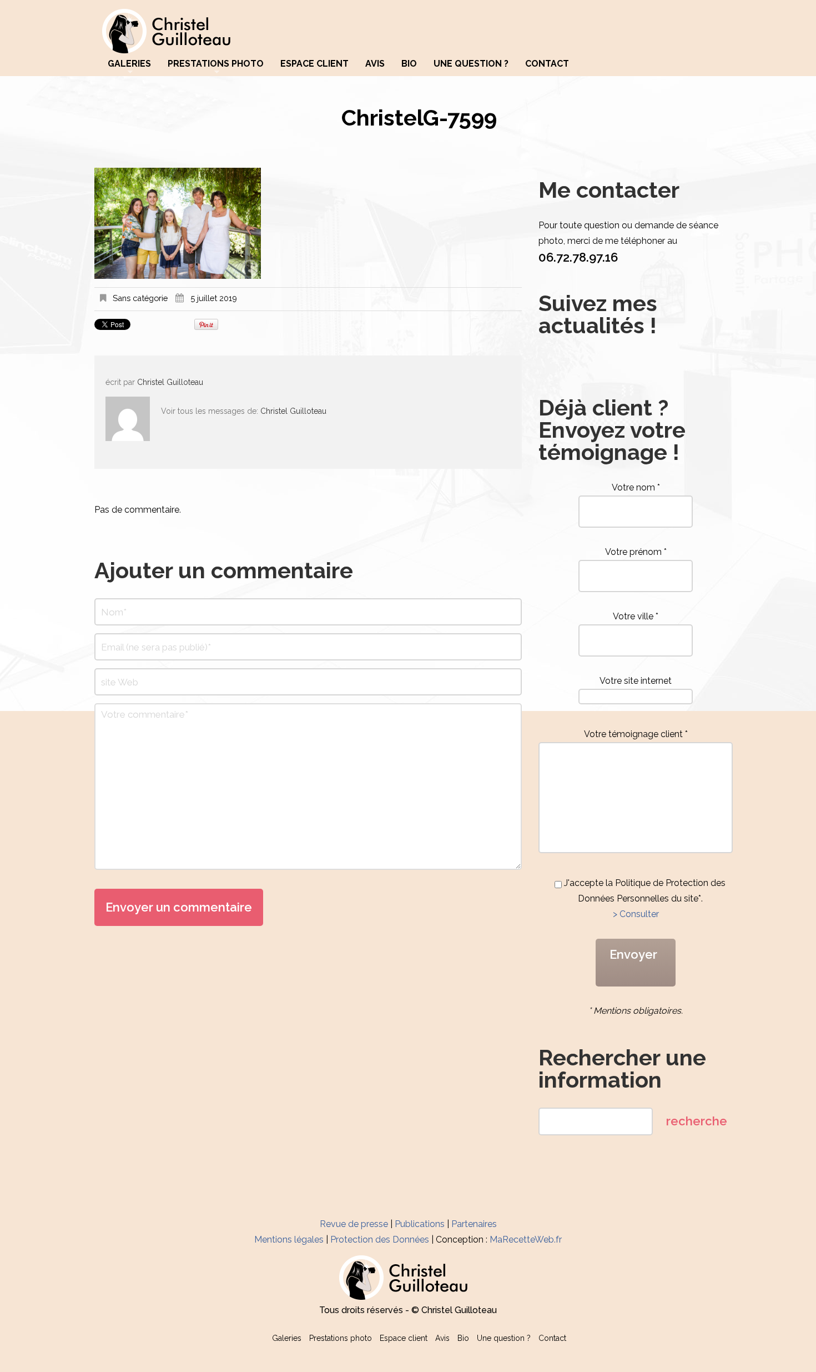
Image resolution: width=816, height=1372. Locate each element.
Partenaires (474, 1224)
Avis (375, 64)
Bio (409, 64)
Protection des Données (379, 1239)
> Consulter (636, 914)
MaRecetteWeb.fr (526, 1239)
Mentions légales (289, 1239)
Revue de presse (354, 1224)
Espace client (314, 64)
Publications (420, 1224)
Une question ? (471, 64)
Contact (547, 64)
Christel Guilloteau (170, 382)
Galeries (129, 64)
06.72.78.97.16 (578, 257)
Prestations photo (216, 64)
